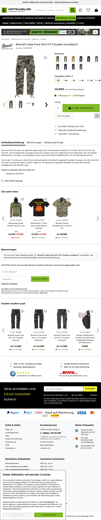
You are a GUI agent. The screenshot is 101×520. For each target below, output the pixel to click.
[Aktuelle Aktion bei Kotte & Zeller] (50, 32)
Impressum (10, 448)
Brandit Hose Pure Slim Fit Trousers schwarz (16, 337)
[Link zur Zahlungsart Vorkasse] (45, 416)
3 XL (97, 80)
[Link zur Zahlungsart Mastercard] (92, 412)
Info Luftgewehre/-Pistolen (17, 469)
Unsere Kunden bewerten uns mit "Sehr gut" (88, 432)
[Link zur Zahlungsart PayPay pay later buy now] (28, 412)
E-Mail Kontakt (46, 442)
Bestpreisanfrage (53, 142)
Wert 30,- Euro (46, 466)
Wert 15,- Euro (46, 463)
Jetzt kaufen (63, 116)
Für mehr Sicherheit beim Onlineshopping (87, 440)
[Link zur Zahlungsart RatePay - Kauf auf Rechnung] (39, 412)
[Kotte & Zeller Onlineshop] (16, 10)
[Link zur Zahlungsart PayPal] (13, 412)
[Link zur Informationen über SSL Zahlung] (76, 446)
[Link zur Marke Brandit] (7, 46)
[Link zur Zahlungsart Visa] (81, 412)
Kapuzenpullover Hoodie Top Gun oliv (16, 224)
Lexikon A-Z (45, 448)
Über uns (9, 429)
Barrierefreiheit (47, 445)
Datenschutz (10, 442)
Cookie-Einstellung (13, 439)
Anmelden (91, 388)
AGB (7, 445)
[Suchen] (73, 10)
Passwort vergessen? (9, 284)
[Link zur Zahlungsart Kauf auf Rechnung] (59, 412)
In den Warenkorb (82, 107)
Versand (80, 89)
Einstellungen (17, 515)
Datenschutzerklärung (12, 509)
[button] (7, 18)
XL (80, 80)
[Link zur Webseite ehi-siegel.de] (76, 438)
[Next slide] (46, 105)
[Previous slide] (4, 105)
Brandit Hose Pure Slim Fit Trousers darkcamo (39, 337)
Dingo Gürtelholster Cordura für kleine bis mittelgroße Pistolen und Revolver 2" (85, 339)
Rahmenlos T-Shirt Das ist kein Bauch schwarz (39, 225)
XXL (89, 80)
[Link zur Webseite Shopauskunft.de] (76, 430)
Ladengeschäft (11, 433)
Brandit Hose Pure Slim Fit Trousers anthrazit (62, 337)
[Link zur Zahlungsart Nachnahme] (55, 416)
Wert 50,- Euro (46, 469)
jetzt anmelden (40, 279)
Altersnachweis (12, 463)
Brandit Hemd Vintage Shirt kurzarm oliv (62, 225)
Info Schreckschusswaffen (16, 466)
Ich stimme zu (48, 515)
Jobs (7, 436)
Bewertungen (34, 142)
